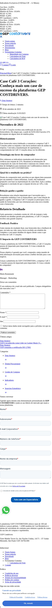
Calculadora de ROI (17, 58)
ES (7, 63)
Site (1, 321)
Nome (3, 312)
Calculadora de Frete (18, 56)
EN (1, 63)
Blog (7, 50)
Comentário (5, 293)
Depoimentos (10, 48)
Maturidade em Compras (19, 54)
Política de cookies (12, 580)
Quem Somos (10, 552)
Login (13, 65)
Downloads (9, 45)
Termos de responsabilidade (15, 578)
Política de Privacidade (16, 597)
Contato (5, 65)
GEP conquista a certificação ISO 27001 (15, 347)
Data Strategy (6, 101)
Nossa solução (10, 43)
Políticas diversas (11, 575)
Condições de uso (11, 573)
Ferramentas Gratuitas (13, 52)
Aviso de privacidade (13, 582)
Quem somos (10, 41)
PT (4, 63)
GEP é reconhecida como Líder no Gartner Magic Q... (20, 343)
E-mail (3, 317)
